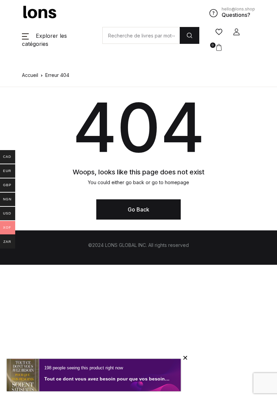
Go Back (138, 209)
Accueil (30, 75)
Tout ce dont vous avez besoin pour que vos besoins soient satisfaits (107, 378)
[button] (236, 32)
